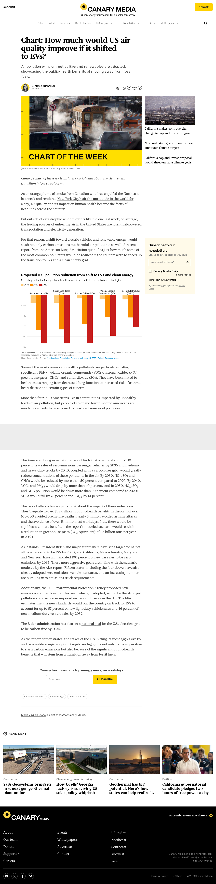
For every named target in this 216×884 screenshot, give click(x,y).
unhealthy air (65, 224)
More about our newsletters (162, 280)
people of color (72, 403)
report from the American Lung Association (54, 250)
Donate (204, 7)
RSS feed (177, 876)
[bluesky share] (134, 88)
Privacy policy (159, 876)
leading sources (38, 224)
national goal (91, 624)
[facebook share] (129, 88)
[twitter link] (14, 876)
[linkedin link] (6, 876)
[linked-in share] (118, 88)
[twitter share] (124, 88)
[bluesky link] (31, 876)
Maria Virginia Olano (33, 715)
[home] (108, 7)
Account (9, 7)
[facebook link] (23, 876)
